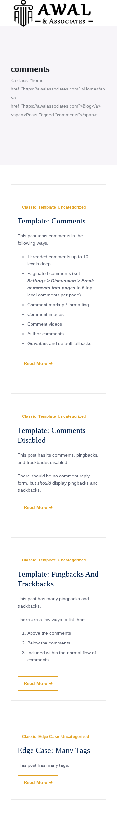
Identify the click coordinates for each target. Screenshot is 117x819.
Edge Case (48, 736)
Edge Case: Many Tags (54, 750)
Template (47, 207)
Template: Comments (51, 221)
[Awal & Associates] (54, 12)
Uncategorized (72, 207)
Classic (29, 207)
